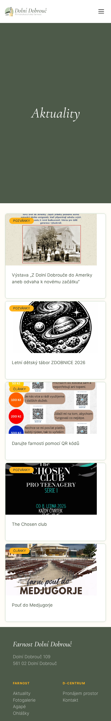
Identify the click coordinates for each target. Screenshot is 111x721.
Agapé (19, 706)
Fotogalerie (24, 700)
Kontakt (70, 700)
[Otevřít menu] (101, 11)
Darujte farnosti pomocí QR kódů (45, 443)
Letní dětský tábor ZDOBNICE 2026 (48, 362)
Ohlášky (21, 713)
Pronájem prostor (80, 693)
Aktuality (21, 693)
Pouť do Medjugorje (32, 605)
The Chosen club (29, 524)
